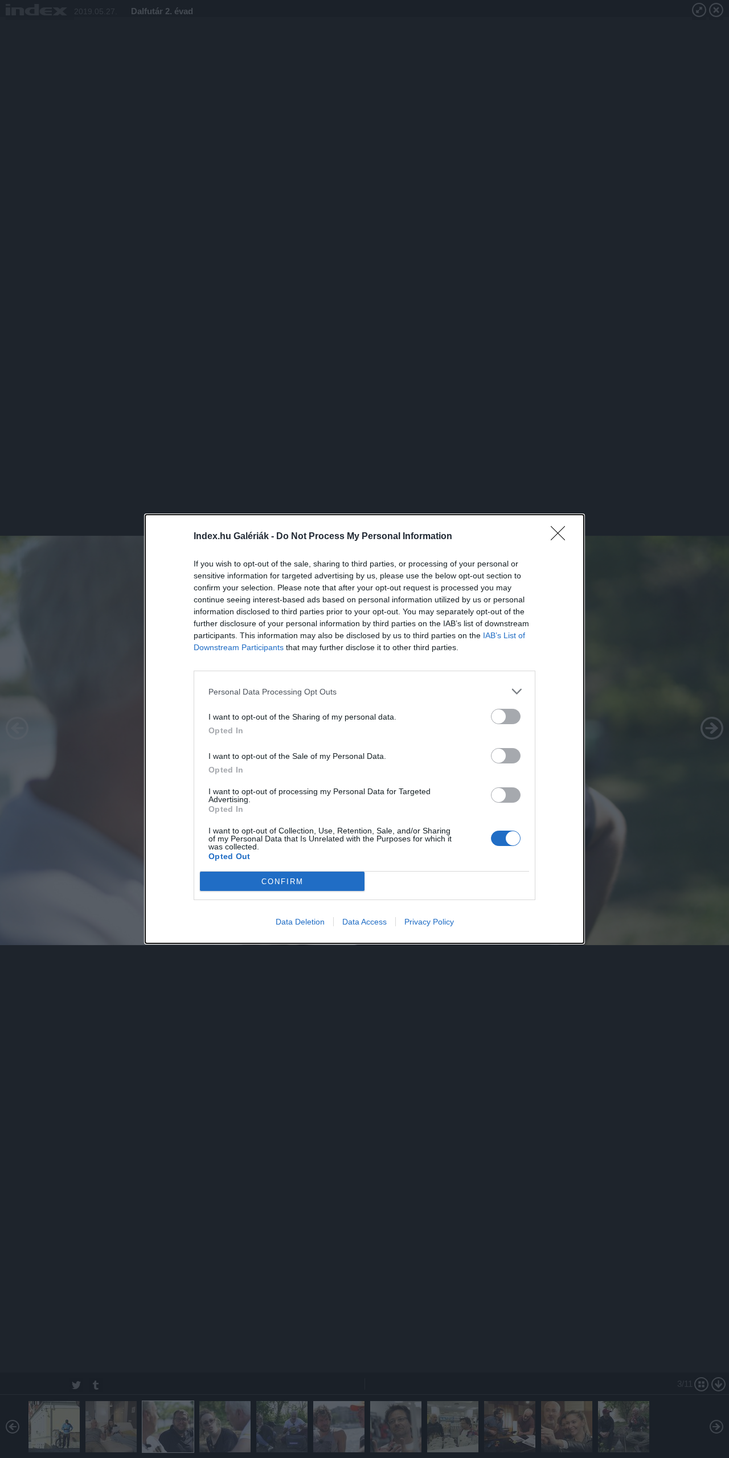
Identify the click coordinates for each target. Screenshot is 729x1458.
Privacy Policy (429, 921)
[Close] (561, 537)
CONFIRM (282, 881)
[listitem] (364, 691)
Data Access (364, 921)
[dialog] (364, 729)
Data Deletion (300, 921)
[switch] (506, 716)
